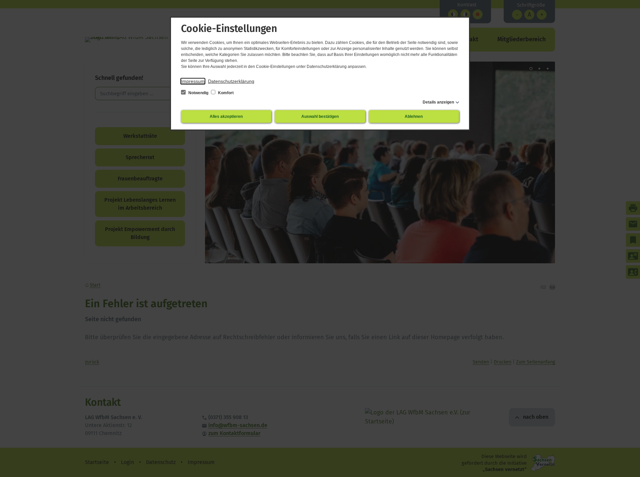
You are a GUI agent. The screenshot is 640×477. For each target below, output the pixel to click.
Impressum (193, 81)
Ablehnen (414, 116)
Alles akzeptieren (226, 116)
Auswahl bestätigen (320, 116)
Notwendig (198, 93)
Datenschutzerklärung (231, 81)
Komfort (225, 93)
